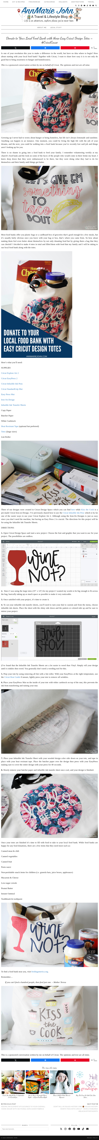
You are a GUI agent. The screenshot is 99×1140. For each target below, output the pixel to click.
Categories (49, 2)
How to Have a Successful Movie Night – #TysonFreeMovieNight (37, 1096)
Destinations (77, 2)
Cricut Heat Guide (12, 677)
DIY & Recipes (18, 2)
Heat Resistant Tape (9, 426)
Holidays (63, 2)
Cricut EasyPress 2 (9, 378)
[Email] (93, 5)
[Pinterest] (81, 5)
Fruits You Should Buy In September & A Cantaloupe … (13, 1096)
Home (6, 2)
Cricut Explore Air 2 (10, 373)
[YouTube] (84, 5)
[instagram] (65, 1129)
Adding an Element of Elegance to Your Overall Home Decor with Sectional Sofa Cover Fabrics (23, 1106)
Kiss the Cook (87, 509)
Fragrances (34, 2)
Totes (3, 431)
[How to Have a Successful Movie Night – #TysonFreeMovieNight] (37, 1082)
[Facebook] (90, 5)
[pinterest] (74, 1129)
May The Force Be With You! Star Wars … (86, 1096)
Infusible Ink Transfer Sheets (13, 405)
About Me (41, 27)
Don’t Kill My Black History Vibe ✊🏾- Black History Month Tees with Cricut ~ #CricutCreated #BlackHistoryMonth (75, 1107)
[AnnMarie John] (49, 12)
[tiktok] (83, 1129)
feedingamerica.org (39, 971)
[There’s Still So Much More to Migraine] (61, 1082)
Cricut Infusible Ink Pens (12, 383)
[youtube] (78, 1129)
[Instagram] (78, 5)
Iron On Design (8, 399)
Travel (91, 2)
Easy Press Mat (8, 394)
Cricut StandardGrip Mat (12, 389)
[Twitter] (76, 5)
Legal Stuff (56, 27)
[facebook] (70, 1129)
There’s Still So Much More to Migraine (61, 1096)
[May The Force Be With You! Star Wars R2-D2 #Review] (85, 1082)
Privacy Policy (92, 1137)
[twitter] (61, 1129)
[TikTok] (87, 5)
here (73, 509)
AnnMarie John (11, 1137)
